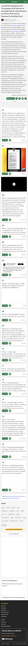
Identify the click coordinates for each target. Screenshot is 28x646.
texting (24, 517)
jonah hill (13, 507)
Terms (14, 643)
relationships (11, 514)
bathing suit (4, 511)
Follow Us (12, 496)
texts (17, 511)
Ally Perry (6, 19)
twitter (8, 507)
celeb (11, 517)
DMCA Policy (25, 643)
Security (20, 643)
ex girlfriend (12, 511)
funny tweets (18, 517)
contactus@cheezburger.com (9, 635)
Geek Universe (4, 614)
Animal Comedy (5, 612)
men (18, 507)
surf (3, 514)
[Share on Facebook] (16, 98)
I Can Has (3, 606)
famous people (16, 25)
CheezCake (3, 616)
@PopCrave (24, 140)
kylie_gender (24, 219)
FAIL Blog (3, 608)
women (21, 521)
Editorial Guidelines (6, 626)
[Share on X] (19, 98)
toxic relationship (13, 521)
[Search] (4, 2)
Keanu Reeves (15, 31)
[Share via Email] (25, 98)
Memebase (14, 1)
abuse (3, 507)
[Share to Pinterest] (22, 98)
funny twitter (5, 521)
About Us (3, 624)
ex (6, 514)
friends (22, 511)
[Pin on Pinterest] (10, 140)
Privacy (17, 643)
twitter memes (5, 517)
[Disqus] (14, 557)
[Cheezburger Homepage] (14, 639)
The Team (3, 622)
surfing (17, 514)
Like (5, 525)
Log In (25, 1)
